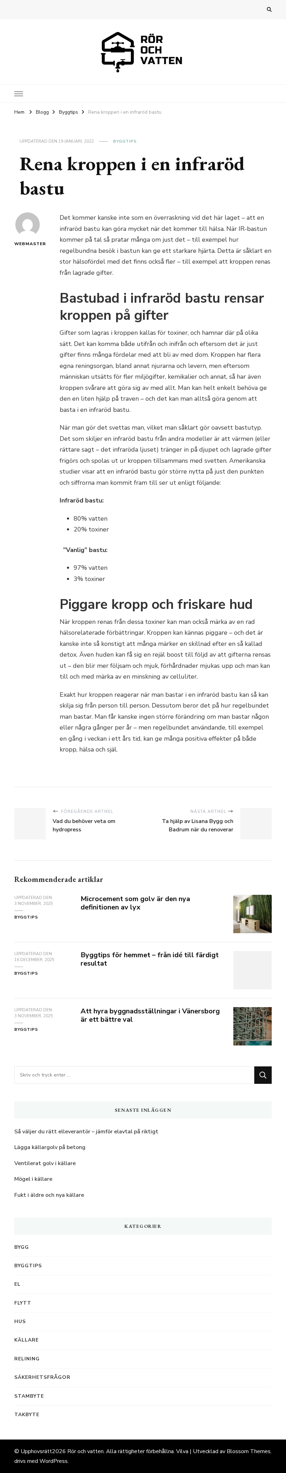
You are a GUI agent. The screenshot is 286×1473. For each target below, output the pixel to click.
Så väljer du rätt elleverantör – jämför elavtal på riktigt (86, 1131)
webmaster (27, 244)
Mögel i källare (33, 1179)
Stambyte (29, 1396)
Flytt (22, 1303)
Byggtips (125, 141)
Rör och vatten (85, 1451)
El (17, 1284)
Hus (20, 1321)
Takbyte (26, 1414)
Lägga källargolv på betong (49, 1147)
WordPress (53, 1461)
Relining (27, 1358)
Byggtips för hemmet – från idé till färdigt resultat (150, 959)
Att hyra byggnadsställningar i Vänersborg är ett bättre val (150, 1015)
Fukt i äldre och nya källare (49, 1195)
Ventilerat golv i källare (45, 1163)
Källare (26, 1340)
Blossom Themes (249, 1451)
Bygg (21, 1247)
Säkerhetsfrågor (42, 1377)
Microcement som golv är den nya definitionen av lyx (135, 903)
